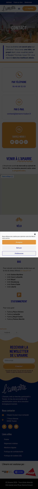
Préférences (19, 253)
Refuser (19, 248)
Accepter (19, 242)
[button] (35, 234)
